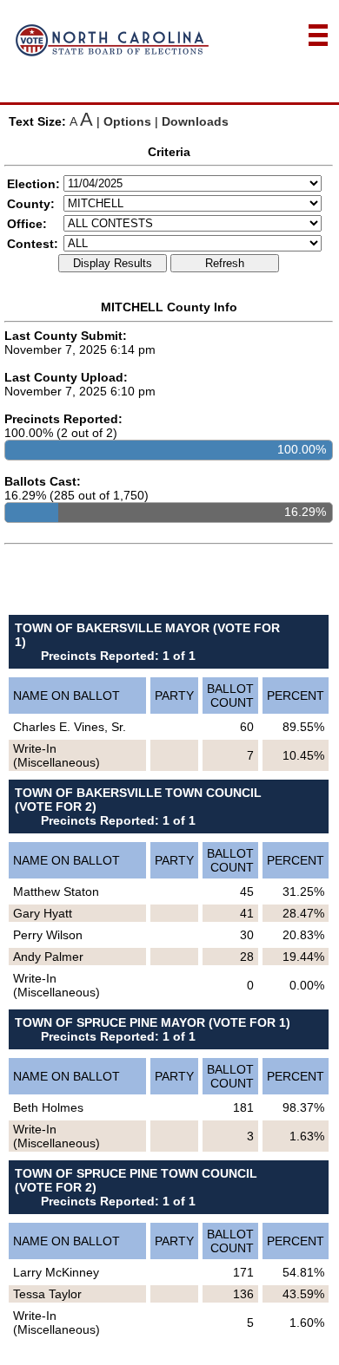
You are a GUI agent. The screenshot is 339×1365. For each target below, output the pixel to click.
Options (127, 121)
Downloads (195, 121)
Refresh (224, 263)
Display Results (112, 263)
